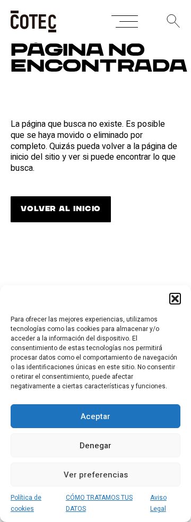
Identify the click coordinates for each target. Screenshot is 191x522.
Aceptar (95, 416)
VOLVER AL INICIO (61, 209)
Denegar (95, 445)
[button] (175, 298)
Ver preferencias (96, 475)
